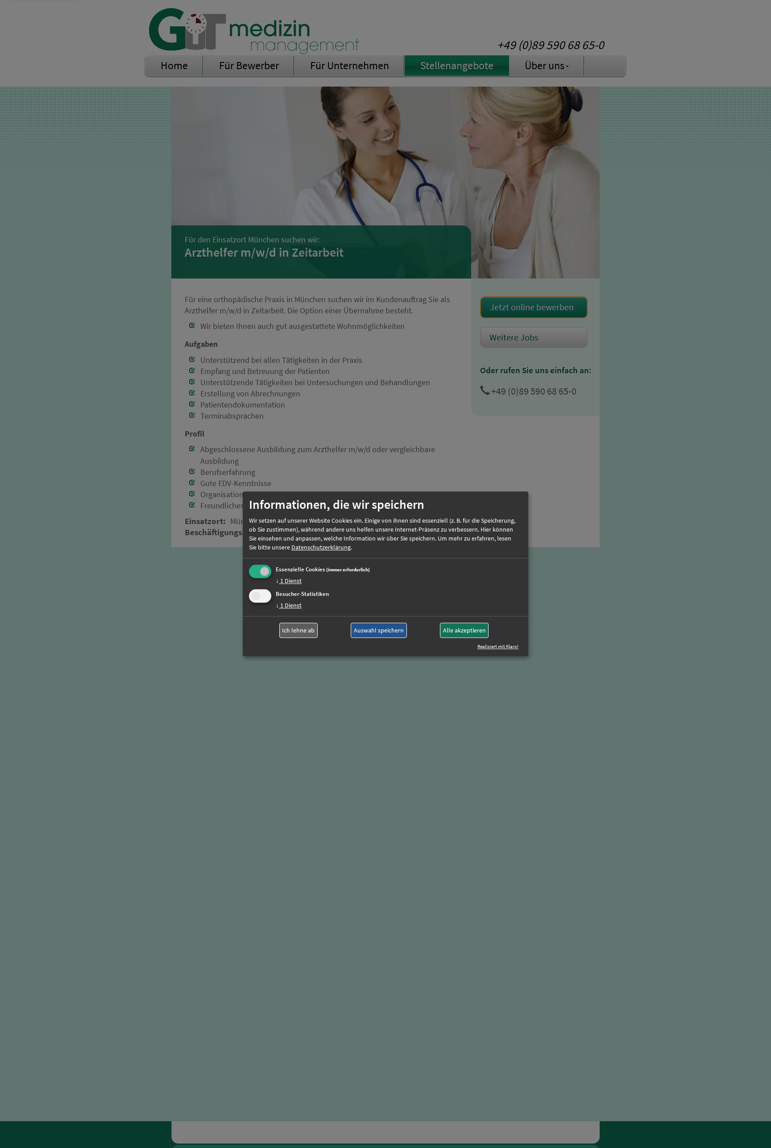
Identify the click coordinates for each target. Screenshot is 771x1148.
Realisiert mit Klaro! (497, 647)
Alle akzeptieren (464, 630)
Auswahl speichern (379, 630)
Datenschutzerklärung (321, 547)
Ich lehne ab (298, 630)
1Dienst (289, 581)
